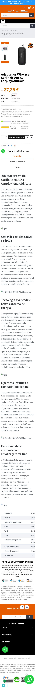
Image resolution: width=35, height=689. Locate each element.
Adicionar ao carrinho (16, 137)
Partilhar (8, 146)
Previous (5, 62)
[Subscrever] (29, 617)
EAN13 (3, 102)
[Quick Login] (33, 8)
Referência (4, 98)
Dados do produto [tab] (17, 162)
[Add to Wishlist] (27, 137)
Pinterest (14, 146)
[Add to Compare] (31, 137)
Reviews (17, 167)
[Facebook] (22, 607)
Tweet (11, 146)
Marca (3, 95)
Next (5, 43)
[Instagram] (27, 607)
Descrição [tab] (17, 156)
